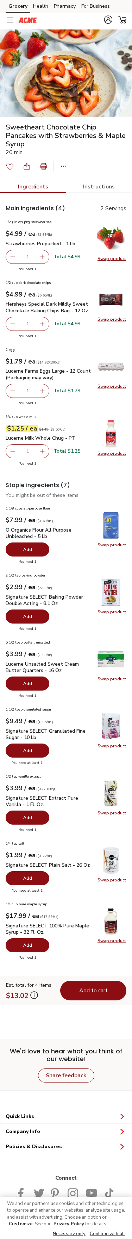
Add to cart (93, 990)
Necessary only (69, 1233)
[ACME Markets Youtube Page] (91, 1192)
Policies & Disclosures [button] (34, 1146)
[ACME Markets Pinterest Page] (55, 1192)
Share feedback (66, 1075)
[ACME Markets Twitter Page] (38, 1192)
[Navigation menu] (10, 20)
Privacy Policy (69, 1224)
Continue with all (107, 1233)
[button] (108, 19)
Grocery (17, 6)
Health (40, 6)
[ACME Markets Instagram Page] (73, 1192)
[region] (66, 1218)
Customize (21, 1224)
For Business (95, 6)
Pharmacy (65, 6)
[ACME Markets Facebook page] (22, 1192)
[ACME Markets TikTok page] (109, 1192)
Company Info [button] (23, 1131)
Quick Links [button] (20, 1116)
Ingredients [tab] (33, 187)
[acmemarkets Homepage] (27, 20)
